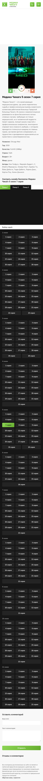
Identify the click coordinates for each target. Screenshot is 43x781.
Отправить (22, 748)
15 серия (34, 259)
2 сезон (5, 270)
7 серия (8, 248)
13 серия (8, 259)
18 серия (34, 264)
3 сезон (5, 318)
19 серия (8, 307)
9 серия (35, 248)
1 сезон (5, 233)
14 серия (21, 259)
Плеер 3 (26, 187)
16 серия (8, 264)
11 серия (21, 253)
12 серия (34, 253)
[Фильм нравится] (10, 91)
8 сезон (5, 538)
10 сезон (5, 619)
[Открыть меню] (38, 4)
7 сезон (5, 490)
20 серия (21, 307)
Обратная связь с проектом (11, 778)
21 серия (34, 307)
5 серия (21, 242)
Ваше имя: (5, 719)
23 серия (31, 313)
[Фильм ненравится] (32, 91)
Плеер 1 (5, 187)
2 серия (21, 237)
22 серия (11, 313)
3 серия (35, 237)
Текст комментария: (8, 728)
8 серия (21, 248)
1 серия (8, 237)
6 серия (35, 242)
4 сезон (5, 361)
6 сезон (5, 453)
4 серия (8, 242)
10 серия (8, 253)
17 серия (21, 264)
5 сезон (5, 410)
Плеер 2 (16, 187)
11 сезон (5, 667)
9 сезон (5, 587)
